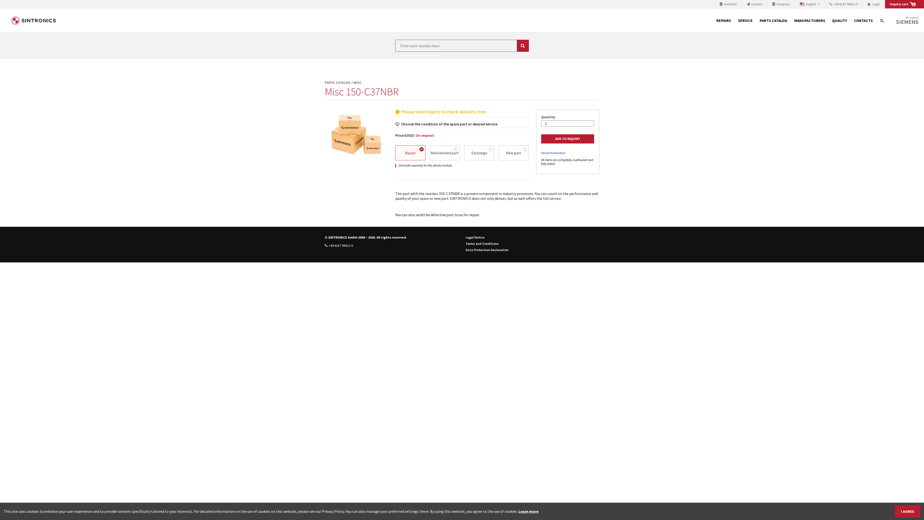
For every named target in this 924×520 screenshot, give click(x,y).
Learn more (529, 511)
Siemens (907, 22)
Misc (358, 83)
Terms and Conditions (482, 243)
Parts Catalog (773, 20)
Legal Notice (475, 237)
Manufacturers (809, 20)
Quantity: (548, 117)
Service (745, 20)
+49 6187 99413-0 (341, 245)
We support (907, 21)
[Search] (882, 20)
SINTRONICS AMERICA (34, 20)
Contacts (863, 20)
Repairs (723, 20)
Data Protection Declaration (487, 250)
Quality (839, 20)
